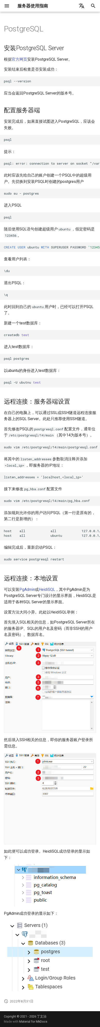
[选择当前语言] (81, 6)
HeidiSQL (47, 589)
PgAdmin (27, 589)
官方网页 (19, 59)
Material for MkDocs (33, 1021)
